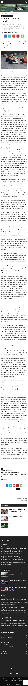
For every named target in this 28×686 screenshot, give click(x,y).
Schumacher (4, 479)
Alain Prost (7, 472)
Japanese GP (23, 474)
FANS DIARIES (4, 640)
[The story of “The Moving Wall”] (4, 574)
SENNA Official (21, 680)
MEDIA (2, 649)
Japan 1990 (17, 474)
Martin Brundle (11, 476)
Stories (4, 678)
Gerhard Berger (4, 474)
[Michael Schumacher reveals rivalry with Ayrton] (4, 589)
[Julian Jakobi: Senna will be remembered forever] (4, 511)
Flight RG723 (4, 497)
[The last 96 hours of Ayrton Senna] (4, 582)
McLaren (17, 476)
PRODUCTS (3, 651)
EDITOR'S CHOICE (5, 642)
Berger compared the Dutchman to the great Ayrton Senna (21, 498)
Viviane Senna (13, 680)
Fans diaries (6, 680)
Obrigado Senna (13, 524)
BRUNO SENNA (4, 644)
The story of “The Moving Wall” (16, 573)
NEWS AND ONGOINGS (8, 16)
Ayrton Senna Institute (12, 678)
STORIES (3, 635)
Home (2, 13)
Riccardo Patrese (17, 477)
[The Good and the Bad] (4, 518)
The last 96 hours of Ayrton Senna (17, 580)
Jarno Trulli (3, 476)
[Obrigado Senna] (4, 525)
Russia (24, 477)
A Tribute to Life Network (7, 32)
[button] (26, 2)
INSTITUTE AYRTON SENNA (7, 646)
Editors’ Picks (21, 678)
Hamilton (11, 474)
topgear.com (9, 470)
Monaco (10, 477)
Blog (2, 16)
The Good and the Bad (15, 516)
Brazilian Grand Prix (15, 472)
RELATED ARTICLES (6, 505)
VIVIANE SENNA (4, 653)
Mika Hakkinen (4, 477)
